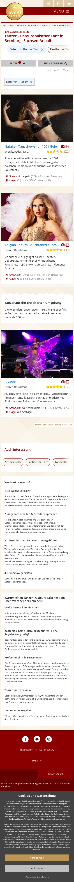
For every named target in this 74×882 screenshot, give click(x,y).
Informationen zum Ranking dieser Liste (53, 424)
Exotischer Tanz (60, 49)
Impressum (26, 749)
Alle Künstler (8, 25)
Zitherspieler (13, 462)
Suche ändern (54, 63)
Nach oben (55, 773)
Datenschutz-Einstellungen (37, 877)
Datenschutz (46, 749)
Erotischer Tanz (37, 462)
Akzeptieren (37, 857)
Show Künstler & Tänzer (28, 25)
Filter (15, 63)
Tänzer (45, 25)
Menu (58, 11)
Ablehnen (37, 868)
